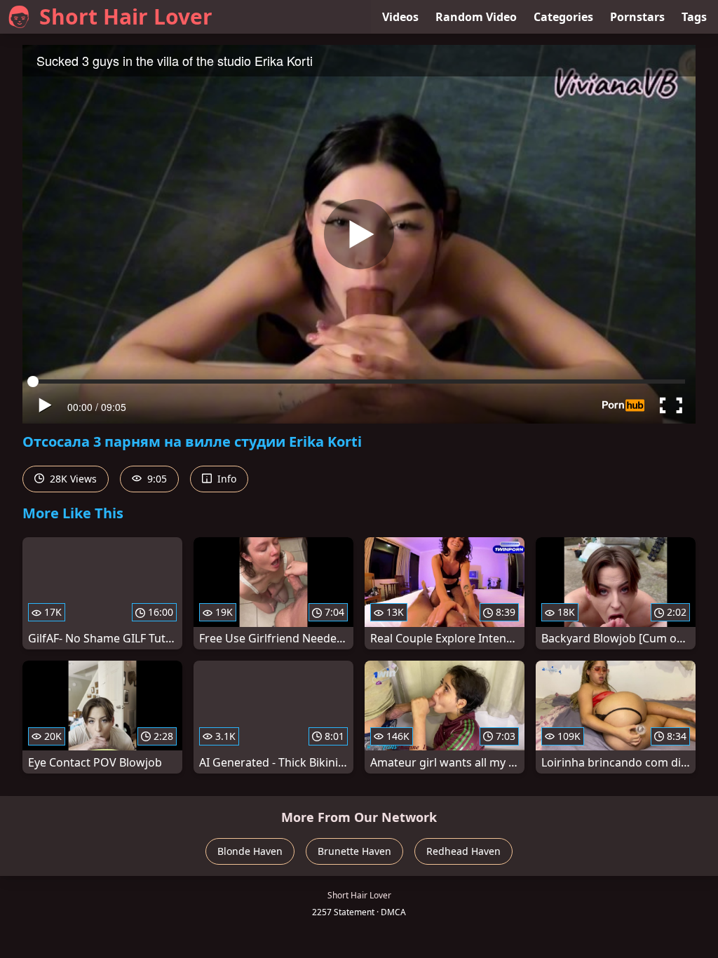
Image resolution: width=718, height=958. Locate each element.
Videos (400, 17)
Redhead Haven (463, 851)
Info (225, 478)
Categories (563, 17)
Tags (694, 17)
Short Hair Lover (125, 16)
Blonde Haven (250, 851)
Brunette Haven (354, 851)
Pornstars (637, 17)
